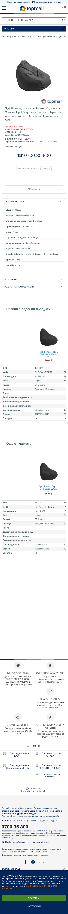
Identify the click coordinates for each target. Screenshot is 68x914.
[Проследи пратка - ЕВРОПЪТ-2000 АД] (50, 768)
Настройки (34, 906)
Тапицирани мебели (46, 36)
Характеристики (14, 201)
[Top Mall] (31, 8)
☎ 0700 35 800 (34, 155)
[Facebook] (26, 862)
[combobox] (34, 20)
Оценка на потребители (19, 286)
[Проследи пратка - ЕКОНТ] (17, 756)
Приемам (33, 898)
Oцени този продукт (14, 126)
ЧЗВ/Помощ (34, 189)
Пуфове (61, 36)
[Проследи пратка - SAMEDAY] (50, 776)
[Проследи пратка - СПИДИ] (50, 756)
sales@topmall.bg (21, 842)
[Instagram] (33, 862)
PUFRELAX (24, 138)
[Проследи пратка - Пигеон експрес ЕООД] (17, 768)
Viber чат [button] (45, 842)
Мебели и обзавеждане (23, 36)
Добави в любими (27, 169)
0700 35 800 (15, 826)
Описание (10, 279)
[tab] (34, 201)
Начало (5, 36)
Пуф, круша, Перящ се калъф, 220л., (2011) (48, 354)
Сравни (46, 169)
